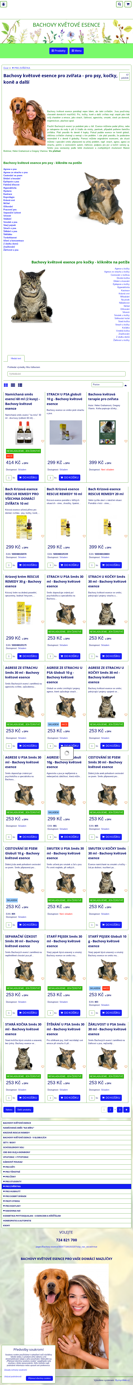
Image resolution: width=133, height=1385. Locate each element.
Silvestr (7, 216)
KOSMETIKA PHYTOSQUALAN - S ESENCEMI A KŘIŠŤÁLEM (32, 1215)
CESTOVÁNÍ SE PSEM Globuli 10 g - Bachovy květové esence (22, 853)
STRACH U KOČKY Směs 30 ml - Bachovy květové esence (107, 581)
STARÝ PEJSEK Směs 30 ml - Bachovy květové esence (64, 941)
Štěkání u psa (10, 231)
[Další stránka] (126, 1110)
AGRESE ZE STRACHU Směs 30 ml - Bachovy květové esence (22, 672)
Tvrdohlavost (10, 237)
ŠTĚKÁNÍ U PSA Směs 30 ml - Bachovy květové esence (65, 1029)
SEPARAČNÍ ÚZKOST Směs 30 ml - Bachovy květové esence (22, 941)
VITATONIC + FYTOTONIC (16, 1157)
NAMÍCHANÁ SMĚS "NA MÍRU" (18, 1127)
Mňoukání (125, 296)
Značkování (9, 247)
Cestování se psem (12, 175)
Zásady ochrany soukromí (15, 1370)
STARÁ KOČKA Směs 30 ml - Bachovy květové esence (23, 1029)
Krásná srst (9, 200)
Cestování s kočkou (120, 275)
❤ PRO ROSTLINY (12, 1205)
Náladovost (124, 303)
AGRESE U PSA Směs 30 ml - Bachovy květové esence (23, 762)
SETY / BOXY (9, 1142)
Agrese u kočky (122, 268)
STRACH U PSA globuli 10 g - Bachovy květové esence (64, 399)
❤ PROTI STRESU (11, 1201)
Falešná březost (11, 184)
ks (13, 477)
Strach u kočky (122, 324)
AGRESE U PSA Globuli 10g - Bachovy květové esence (64, 762)
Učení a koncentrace (13, 240)
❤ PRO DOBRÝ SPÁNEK (14, 1196)
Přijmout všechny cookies (39, 1378)
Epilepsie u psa (11, 181)
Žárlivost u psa (10, 250)
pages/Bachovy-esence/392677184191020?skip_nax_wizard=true (66, 1247)
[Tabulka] (20, 386)
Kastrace (7, 194)
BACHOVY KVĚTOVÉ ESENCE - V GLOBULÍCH (24, 1137)
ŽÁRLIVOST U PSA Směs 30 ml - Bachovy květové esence (107, 1029)
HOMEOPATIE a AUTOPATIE (17, 1220)
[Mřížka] (5, 386)
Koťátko (126, 328)
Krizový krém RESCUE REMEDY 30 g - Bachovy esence (23, 581)
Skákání (7, 219)
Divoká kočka (123, 278)
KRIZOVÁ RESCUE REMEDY (16, 1132)
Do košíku (29, 477)
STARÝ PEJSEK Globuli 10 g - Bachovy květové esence (107, 941)
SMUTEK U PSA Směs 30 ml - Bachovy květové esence (65, 853)
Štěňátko (7, 234)
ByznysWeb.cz (122, 1380)
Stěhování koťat (122, 318)
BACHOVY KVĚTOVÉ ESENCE (17, 1122)
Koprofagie (8, 197)
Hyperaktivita (9, 188)
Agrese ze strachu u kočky (117, 272)
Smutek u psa (10, 222)
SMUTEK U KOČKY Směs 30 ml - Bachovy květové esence (107, 853)
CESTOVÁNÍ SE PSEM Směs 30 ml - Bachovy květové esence (105, 762)
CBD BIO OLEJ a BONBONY (16, 1152)
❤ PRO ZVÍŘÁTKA (12, 1186)
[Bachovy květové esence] (66, 1367)
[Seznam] (13, 386)
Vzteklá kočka (123, 331)
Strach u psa (9, 228)
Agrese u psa (10, 169)
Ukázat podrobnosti (12, 1377)
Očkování (8, 206)
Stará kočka (124, 321)
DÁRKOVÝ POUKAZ (13, 1161)
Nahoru (9, 1109)
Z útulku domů (10, 244)
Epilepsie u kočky (121, 284)
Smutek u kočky (122, 315)
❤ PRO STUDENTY (12, 1181)
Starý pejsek (9, 225)
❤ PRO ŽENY (9, 1176)
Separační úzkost (12, 212)
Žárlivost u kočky (121, 340)
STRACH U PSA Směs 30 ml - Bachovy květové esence (65, 581)
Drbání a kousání (11, 178)
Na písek (125, 300)
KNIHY (6, 1225)
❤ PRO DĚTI (9, 1166)
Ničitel (6, 203)
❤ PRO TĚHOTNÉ (11, 1171)
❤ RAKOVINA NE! (12, 1210)
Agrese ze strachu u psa (15, 172)
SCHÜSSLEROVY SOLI (13, 1147)
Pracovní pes (10, 209)
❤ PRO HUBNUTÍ (11, 1191)
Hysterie (7, 191)
